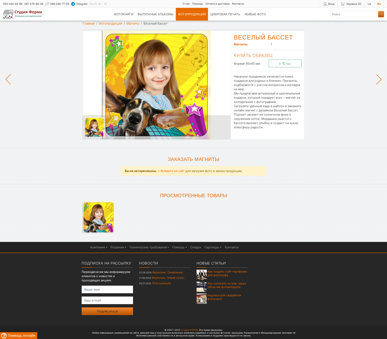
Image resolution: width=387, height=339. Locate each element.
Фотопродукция (192, 14)
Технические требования (148, 247)
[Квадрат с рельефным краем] (94, 127)
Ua (369, 3)
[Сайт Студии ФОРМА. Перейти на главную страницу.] (24, 14)
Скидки (195, 247)
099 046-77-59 (59, 3)
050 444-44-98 (12, 3)
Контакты (238, 3)
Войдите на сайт (172, 171)
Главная (89, 23)
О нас (186, 3)
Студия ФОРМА (189, 330)
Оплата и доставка (217, 3)
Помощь (197, 3)
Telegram (81, 3)
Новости (148, 263)
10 (286, 63)
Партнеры (211, 247)
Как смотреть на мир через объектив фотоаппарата (227, 285)
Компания (97, 247)
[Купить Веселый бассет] (98, 217)
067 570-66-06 (33, 3)
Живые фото (255, 14)
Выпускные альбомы (156, 14)
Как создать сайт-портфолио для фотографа (227, 273)
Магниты (132, 23)
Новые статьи (211, 263)
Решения (117, 247)
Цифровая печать (225, 14)
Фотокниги (123, 14)
